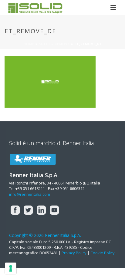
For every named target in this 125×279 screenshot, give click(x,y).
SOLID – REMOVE (54, 44)
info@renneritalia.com (29, 194)
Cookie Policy (102, 253)
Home (28, 44)
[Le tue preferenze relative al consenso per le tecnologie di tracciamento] (10, 268)
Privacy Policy (74, 253)
